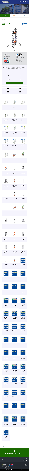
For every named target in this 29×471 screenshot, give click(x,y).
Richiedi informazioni (14, 82)
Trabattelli (5, 21)
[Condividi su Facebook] (23, 460)
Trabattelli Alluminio (9, 21)
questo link (23, 469)
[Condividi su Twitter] (25, 460)
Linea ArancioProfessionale (14, 15)
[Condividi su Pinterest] (26, 460)
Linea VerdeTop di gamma (5, 15)
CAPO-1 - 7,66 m (6, 446)
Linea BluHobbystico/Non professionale (24, 15)
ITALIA (24, 1)
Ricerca (20, 1)
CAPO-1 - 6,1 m (6, 445)
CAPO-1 (13, 21)
